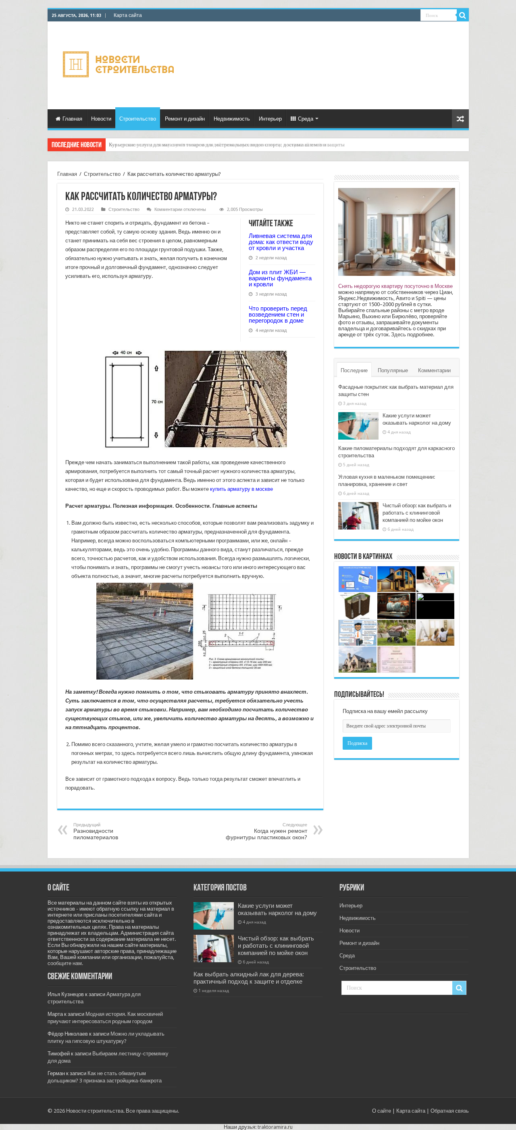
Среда (305, 119)
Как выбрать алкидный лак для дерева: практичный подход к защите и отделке (249, 978)
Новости (101, 119)
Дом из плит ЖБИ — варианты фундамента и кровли (280, 278)
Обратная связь (450, 1111)
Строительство (137, 119)
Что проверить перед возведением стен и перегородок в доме (278, 314)
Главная (72, 119)
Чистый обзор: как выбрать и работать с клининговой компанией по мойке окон (417, 512)
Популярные (393, 370)
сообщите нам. (65, 963)
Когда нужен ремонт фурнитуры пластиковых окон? (266, 831)
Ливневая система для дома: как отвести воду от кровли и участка (281, 241)
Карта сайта (128, 15)
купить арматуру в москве (241, 489)
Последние (354, 370)
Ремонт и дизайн (185, 119)
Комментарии (434, 370)
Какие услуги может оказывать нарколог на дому (277, 909)
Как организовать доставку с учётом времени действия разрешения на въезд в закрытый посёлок (219, 145)
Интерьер (270, 119)
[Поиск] (463, 15)
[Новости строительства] (119, 64)
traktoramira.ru (275, 1127)
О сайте (381, 1111)
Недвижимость (232, 119)
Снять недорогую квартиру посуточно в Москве (395, 286)
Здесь (398, 334)
